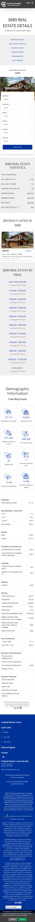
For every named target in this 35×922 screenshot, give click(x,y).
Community (17, 777)
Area (22, 777)
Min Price (5, 96)
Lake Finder (7, 742)
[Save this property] (31, 234)
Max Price (6, 104)
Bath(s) (5, 121)
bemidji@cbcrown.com (12, 769)
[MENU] (32, 3)
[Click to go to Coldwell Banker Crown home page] (11, 4)
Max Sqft (5, 137)
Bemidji (6, 732)
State (19, 775)
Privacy (9, 781)
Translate (19, 910)
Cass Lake (7, 737)
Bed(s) (5, 112)
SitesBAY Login (19, 784)
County (23, 775)
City (26, 775)
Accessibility (15, 781)
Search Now (17, 147)
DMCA (20, 781)
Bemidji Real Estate (12, 775)
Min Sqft (5, 129)
